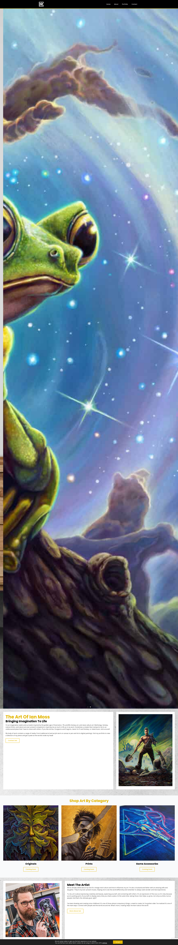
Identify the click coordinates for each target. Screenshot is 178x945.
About (116, 4)
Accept (118, 942)
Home (108, 4)
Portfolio (125, 4)
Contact (134, 4)
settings (104, 943)
